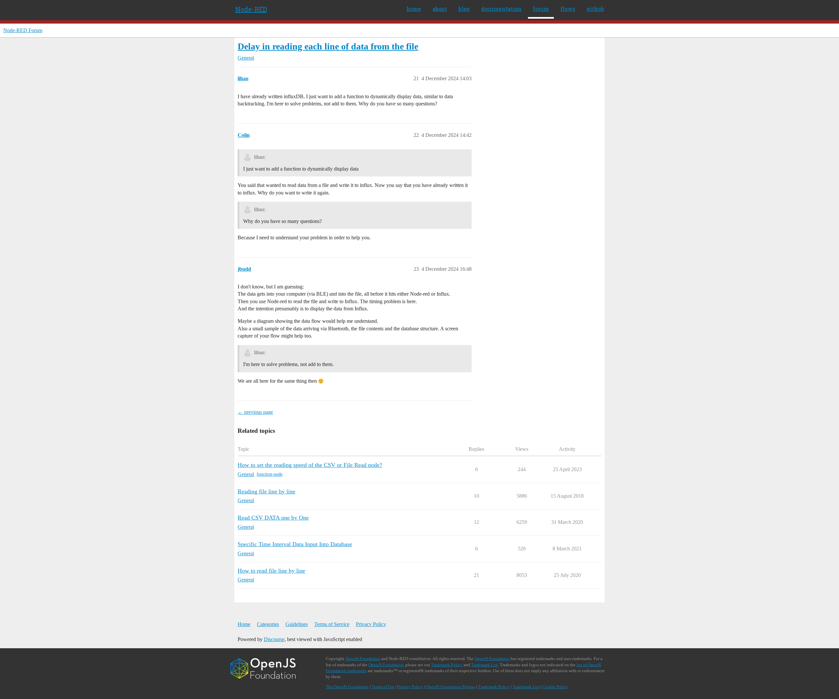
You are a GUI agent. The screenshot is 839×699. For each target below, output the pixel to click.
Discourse (274, 639)
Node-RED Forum (22, 30)
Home (244, 624)
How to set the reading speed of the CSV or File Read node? (310, 465)
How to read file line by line (271, 570)
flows (567, 8)
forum (541, 8)
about (440, 8)
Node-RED (251, 9)
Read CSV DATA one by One (273, 517)
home (413, 8)
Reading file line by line (266, 491)
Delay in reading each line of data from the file (328, 46)
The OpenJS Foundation (347, 686)
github (595, 8)
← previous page (255, 412)
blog (464, 8)
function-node (270, 474)
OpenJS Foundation (362, 658)
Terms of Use (383, 686)
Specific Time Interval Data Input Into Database (295, 544)
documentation (501, 8)
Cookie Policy (555, 686)
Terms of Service (331, 624)
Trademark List (484, 664)
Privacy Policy (371, 624)
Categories (268, 624)
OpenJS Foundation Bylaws (450, 686)
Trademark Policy (446, 664)
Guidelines (296, 624)
